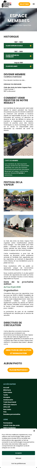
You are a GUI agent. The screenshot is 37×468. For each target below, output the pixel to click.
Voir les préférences (18, 463)
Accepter (18, 453)
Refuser (18, 458)
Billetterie (24, 4)
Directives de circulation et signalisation (18, 352)
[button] (34, 431)
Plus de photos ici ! (18, 370)
